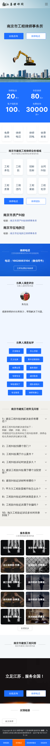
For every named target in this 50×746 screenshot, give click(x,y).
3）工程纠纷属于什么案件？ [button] (18, 454)
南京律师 (9, 721)
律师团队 (35, 201)
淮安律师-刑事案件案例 (37, 547)
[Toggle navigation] (46, 4)
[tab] (25, 428)
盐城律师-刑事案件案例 (37, 564)
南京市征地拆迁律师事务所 (23, 233)
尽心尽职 (34, 351)
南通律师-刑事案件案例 (12, 616)
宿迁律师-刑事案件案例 (12, 547)
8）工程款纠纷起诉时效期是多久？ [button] (21, 496)
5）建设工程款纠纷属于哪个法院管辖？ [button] (21, 471)
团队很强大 (35, 384)
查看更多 (25, 628)
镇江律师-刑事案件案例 (12, 582)
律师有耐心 (34, 392)
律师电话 (35, 36)
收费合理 (16, 367)
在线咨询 (13, 36)
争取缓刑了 (15, 384)
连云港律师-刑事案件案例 (12, 564)
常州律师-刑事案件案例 (37, 616)
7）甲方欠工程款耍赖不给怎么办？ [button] (21, 488)
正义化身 (14, 359)
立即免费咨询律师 (25, 268)
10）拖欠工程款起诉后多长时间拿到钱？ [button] (21, 514)
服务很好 (34, 367)
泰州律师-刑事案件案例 (12, 599)
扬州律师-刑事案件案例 (37, 582)
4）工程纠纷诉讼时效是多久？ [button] (19, 462)
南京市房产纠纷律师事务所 (23, 220)
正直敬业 (16, 351)
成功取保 (34, 376)
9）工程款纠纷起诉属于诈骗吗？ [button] (20, 504)
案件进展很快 (34, 359)
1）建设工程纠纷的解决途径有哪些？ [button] (20, 420)
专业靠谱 (15, 392)
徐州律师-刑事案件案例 (37, 599)
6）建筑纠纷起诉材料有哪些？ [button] (19, 480)
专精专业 (16, 376)
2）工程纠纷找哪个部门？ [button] (16, 446)
